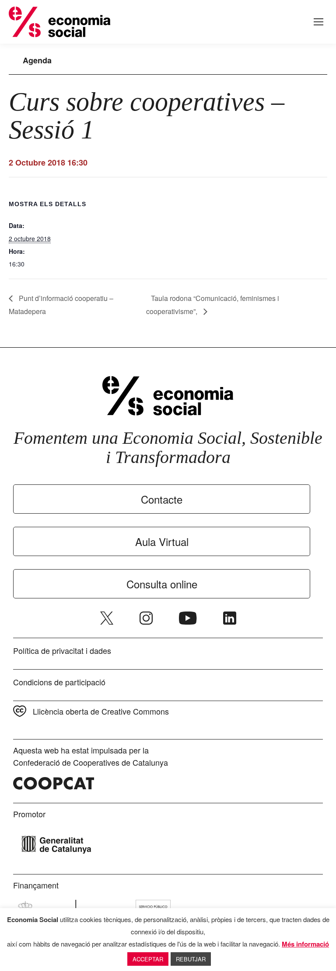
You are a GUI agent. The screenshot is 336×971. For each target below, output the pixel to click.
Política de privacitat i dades (62, 650)
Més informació (305, 944)
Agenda (37, 60)
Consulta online (161, 583)
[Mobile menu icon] (318, 22)
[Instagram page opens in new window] (146, 618)
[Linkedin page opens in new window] (229, 618)
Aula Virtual (162, 541)
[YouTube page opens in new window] (188, 618)
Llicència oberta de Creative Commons (101, 711)
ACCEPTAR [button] (148, 959)
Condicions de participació (59, 682)
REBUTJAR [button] (191, 959)
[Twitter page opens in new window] (106, 618)
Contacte (161, 499)
